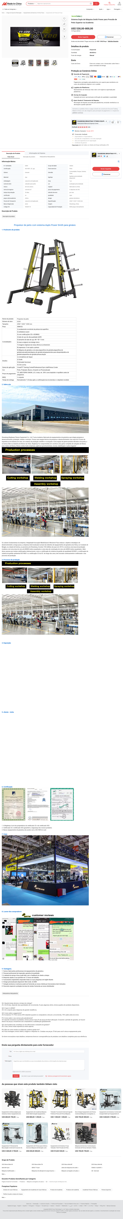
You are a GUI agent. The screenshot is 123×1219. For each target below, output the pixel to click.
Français (38, 1205)
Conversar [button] (110, 37)
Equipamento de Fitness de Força (54, 12)
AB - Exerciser (95, 1171)
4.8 (99, 156)
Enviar (16, 1076)
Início (3, 12)
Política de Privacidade (57, 1203)
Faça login (75, 145)
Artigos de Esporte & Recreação (14, 12)
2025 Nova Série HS (7, 1164)
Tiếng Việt (102, 1205)
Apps (108, 9)
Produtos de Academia (72, 1190)
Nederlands (64, 1205)
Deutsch (58, 1205)
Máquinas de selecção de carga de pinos (43, 1171)
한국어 (75, 1205)
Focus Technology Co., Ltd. (58, 1209)
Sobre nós (28, 1203)
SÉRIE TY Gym (36, 1167)
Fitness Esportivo (106, 1190)
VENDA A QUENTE (96, 1167)
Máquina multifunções (8, 1171)
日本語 (81, 1205)
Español (25, 1205)
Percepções (94, 1203)
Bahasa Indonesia (111, 1205)
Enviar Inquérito (83, 37)
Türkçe (96, 1205)
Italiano (52, 1205)
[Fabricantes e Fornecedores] (11, 4)
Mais (3, 1197)
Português (31, 1205)
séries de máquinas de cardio (70, 1167)
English (19, 1205)
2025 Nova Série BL (96, 1164)
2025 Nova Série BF (67, 1164)
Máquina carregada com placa (70, 1171)
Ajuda (100, 9)
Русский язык (45, 1205)
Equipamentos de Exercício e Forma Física (34, 12)
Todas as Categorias (10, 9)
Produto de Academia (56, 1190)
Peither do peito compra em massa (13, 1194)
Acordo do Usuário (45, 1203)
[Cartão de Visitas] (118, 161)
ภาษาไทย (90, 1205)
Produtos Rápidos (85, 1203)
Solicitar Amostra (113, 41)
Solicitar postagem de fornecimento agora (58, 1076)
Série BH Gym (5, 1167)
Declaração (36, 1203)
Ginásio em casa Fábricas (10, 1190)
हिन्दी (85, 1205)
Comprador (89, 9)
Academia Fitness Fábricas (90, 1190)
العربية (70, 1205)
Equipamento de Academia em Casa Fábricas (34, 1190)
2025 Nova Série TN (37, 1164)
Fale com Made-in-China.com (71, 1203)
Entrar (119, 5)
